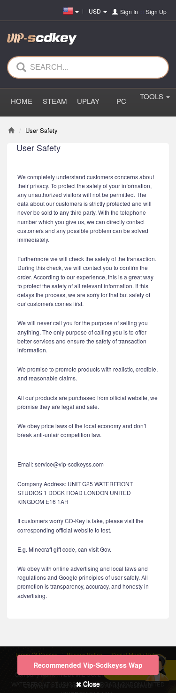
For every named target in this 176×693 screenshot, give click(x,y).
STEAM (55, 101)
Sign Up (156, 11)
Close (90, 683)
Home (21, 101)
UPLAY (88, 101)
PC (121, 101)
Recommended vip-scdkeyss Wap (88, 665)
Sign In (129, 11)
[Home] (11, 130)
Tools (152, 96)
